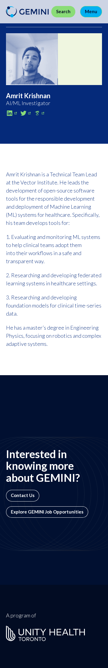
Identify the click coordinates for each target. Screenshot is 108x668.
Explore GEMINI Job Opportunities (47, 512)
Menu (91, 11)
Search (63, 11)
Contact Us (22, 495)
